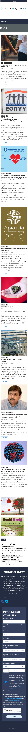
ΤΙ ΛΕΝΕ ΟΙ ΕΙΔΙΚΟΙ (8, 63)
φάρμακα (6, 559)
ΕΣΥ (4, 564)
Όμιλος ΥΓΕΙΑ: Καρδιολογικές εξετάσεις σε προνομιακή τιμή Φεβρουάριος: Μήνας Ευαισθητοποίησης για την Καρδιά (14, 177)
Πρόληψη (14, 544)
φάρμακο (15, 559)
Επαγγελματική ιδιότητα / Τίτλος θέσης (12, 646)
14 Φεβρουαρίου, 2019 (7, 68)
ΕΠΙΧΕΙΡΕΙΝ (8, 173)
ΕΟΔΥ (22, 562)
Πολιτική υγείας (8, 546)
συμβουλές (20, 548)
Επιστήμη (13, 562)
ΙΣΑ (4, 550)
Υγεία (5, 544)
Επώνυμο (6, 638)
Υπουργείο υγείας (8, 548)
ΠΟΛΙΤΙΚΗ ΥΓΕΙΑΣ (9, 412)
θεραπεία (14, 553)
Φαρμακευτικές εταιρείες (16, 550)
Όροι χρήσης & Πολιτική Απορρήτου (10, 597)
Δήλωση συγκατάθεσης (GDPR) (13, 698)
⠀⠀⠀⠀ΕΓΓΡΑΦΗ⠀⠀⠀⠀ (14, 716)
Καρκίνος (6, 555)
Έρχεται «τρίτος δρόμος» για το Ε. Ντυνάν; (11, 360)
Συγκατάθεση (7, 691)
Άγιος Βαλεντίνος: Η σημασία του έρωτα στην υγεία (13, 65)
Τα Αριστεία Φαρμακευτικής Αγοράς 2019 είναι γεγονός (14, 249)
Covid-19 (5, 557)
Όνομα (5, 631)
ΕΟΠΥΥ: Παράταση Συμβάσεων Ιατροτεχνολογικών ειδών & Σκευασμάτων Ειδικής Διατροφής (11, 119)
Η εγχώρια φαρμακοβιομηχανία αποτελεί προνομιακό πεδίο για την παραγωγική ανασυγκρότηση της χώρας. (14, 415)
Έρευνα (5, 553)
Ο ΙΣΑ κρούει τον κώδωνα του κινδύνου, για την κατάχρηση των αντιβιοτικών (13, 470)
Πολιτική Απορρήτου (14, 700)
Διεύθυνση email (8, 618)
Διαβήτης (11, 564)
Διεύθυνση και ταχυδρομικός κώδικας (11, 655)
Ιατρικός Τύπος (16, 557)
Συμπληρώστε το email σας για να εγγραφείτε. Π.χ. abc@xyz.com (13, 625)
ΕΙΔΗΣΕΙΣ (3, 115)
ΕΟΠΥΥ (5, 562)
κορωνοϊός (15, 555)
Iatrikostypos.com (14, 571)
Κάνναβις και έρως (7, 307)
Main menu (4, 21)
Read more (4, 84)
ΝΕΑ (2, 63)
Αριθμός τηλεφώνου (9, 663)
